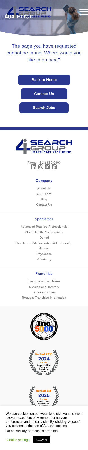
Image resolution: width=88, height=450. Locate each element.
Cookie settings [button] (18, 440)
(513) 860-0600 (49, 162)
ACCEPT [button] (42, 439)
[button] (34, 167)
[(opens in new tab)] (44, 399)
